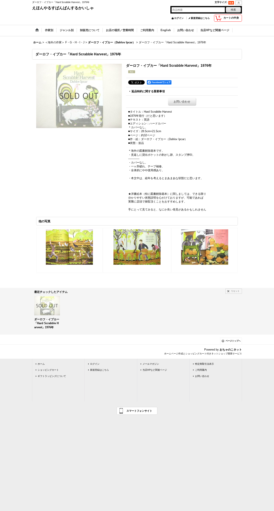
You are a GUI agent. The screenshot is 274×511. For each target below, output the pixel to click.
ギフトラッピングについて (52, 376)
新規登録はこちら (200, 18)
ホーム (41, 364)
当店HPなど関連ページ (155, 370)
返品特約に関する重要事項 (148, 91)
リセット (235, 291)
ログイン (179, 18)
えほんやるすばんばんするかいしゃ (63, 8)
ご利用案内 (201, 370)
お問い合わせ (182, 101)
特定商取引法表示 (204, 364)
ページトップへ (233, 341)
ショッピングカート (48, 370)
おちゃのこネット (231, 349)
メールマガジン (151, 364)
